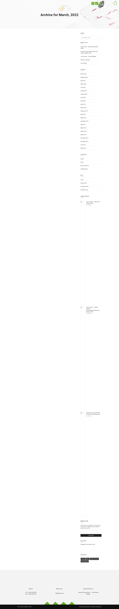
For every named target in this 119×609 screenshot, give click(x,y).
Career (82, 158)
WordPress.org (84, 189)
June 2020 (83, 97)
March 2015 (83, 128)
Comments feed (84, 186)
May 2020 (83, 101)
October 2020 (84, 94)
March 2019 (83, 107)
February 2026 (84, 77)
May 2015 (83, 124)
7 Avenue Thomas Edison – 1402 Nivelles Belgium (88, 593)
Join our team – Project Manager (88, 56)
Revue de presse (85, 165)
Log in (82, 179)
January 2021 (84, 90)
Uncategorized (84, 169)
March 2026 (83, 74)
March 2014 (83, 134)
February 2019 (84, 111)
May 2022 (83, 80)
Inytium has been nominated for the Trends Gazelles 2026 (89, 52)
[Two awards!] (46, 60)
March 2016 (83, 117)
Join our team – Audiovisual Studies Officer (89, 47)
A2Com (30, 606)
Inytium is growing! (85, 59)
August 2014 (84, 131)
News (82, 162)
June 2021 (83, 87)
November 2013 (84, 141)
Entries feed (83, 183)
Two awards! (84, 63)
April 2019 (83, 104)
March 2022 (83, 84)
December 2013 (84, 138)
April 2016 (83, 114)
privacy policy (98, 606)
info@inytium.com (59, 593)
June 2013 (83, 144)
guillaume (89, 204)
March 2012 (83, 148)
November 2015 (84, 121)
